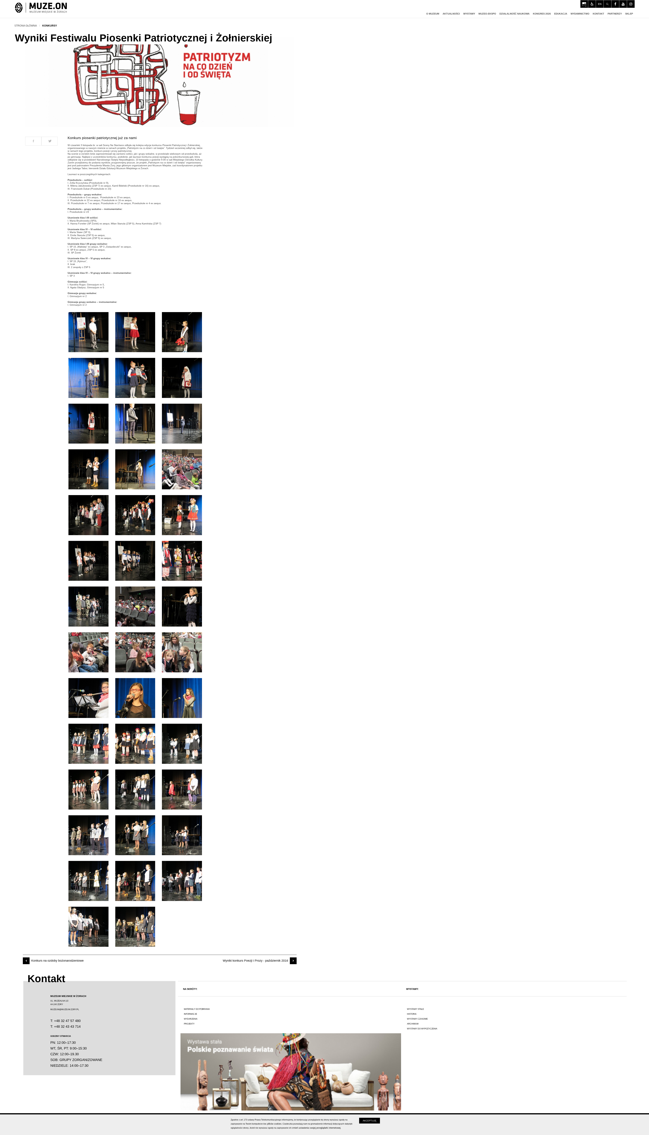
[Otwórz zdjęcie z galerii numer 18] (182, 561)
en (600, 4)
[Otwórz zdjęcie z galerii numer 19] (88, 606)
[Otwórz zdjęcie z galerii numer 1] (88, 332)
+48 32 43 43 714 (67, 1026)
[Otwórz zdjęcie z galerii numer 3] (182, 332)
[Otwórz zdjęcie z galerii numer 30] (182, 743)
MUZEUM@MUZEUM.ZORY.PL (64, 1009)
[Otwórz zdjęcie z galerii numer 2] (135, 332)
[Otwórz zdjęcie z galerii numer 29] (135, 743)
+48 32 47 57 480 (67, 1021)
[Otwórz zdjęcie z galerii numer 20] (135, 606)
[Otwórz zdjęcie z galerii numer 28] (88, 743)
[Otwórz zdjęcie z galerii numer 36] (182, 835)
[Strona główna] (41, 8)
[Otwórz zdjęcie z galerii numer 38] (135, 881)
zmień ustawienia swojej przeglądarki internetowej (316, 1128)
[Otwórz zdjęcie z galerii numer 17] (135, 561)
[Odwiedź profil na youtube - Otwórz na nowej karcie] (623, 4)
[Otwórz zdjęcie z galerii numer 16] (88, 561)
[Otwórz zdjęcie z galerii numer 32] (135, 789)
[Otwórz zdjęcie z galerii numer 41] (135, 926)
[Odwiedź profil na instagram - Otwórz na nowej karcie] (631, 4)
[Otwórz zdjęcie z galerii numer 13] (88, 515)
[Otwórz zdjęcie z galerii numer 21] (182, 606)
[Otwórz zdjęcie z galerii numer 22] (88, 652)
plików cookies (274, 1123)
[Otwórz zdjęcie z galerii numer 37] (88, 881)
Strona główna (25, 25)
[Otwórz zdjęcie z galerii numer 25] (88, 698)
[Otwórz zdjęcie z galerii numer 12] (182, 469)
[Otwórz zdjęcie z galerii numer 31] (88, 789)
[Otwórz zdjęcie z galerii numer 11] (135, 469)
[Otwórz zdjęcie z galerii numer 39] (182, 881)
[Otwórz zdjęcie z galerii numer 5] (135, 378)
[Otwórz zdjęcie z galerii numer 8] (135, 423)
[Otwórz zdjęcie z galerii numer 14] (135, 515)
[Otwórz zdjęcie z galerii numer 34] (88, 835)
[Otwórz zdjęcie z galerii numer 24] (182, 652)
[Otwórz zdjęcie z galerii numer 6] (182, 378)
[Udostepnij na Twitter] (49, 141)
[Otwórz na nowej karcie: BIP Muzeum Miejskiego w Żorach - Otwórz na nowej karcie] (584, 4)
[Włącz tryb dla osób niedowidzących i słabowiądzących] (592, 4)
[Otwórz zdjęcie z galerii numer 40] (88, 926)
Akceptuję (369, 1120)
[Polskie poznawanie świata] (291, 1071)
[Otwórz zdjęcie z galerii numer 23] (135, 652)
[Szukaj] (607, 4)
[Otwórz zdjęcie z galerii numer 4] (88, 378)
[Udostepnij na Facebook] (33, 141)
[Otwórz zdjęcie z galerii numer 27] (182, 698)
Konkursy (49, 25)
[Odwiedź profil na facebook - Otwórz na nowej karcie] (615, 4)
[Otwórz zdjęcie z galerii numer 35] (135, 835)
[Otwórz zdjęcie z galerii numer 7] (88, 423)
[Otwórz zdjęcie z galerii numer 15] (182, 515)
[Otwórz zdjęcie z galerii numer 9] (182, 423)
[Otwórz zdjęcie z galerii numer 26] (135, 698)
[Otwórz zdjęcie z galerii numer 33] (182, 789)
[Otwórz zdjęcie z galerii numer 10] (88, 469)
